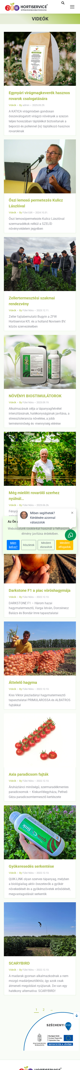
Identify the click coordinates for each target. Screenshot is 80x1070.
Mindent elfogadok (65, 544)
